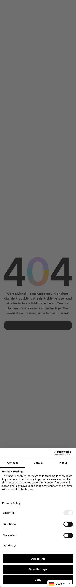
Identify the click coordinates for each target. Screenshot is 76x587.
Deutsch (60, 583)
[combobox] (59, 583)
